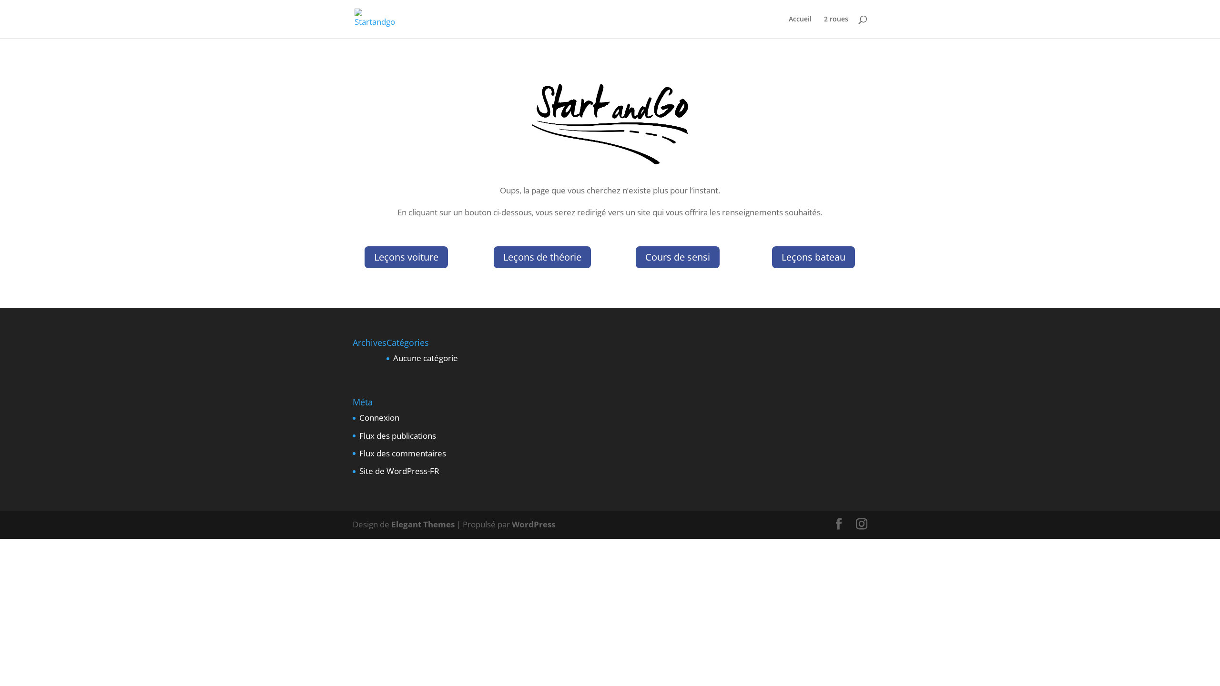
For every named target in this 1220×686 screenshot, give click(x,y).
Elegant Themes (423, 524)
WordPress (533, 524)
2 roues (836, 19)
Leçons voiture (406, 257)
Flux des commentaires (402, 453)
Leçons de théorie (542, 257)
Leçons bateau (813, 257)
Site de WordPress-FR (399, 470)
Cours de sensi (677, 257)
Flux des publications (397, 435)
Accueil (800, 19)
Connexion (379, 417)
